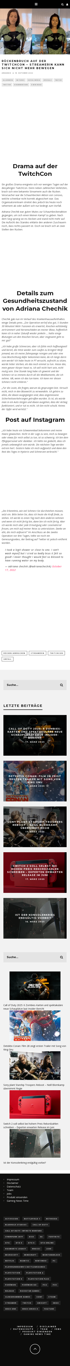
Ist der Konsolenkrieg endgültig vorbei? (35, 916)
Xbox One (10, 1309)
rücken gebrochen (14, 653)
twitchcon (56, 653)
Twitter (7, 85)
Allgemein (8, 80)
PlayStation (12, 1273)
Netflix (9, 1261)
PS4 (45, 1285)
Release (9, 1291)
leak (48, 1249)
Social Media (34, 80)
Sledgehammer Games (17, 1297)
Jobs (9, 1193)
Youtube (49, 1309)
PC (54, 1261)
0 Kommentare (21, 85)
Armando (6, 73)
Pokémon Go (29, 1285)
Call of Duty (40, 1225)
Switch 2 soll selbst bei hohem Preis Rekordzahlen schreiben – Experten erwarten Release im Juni (35, 870)
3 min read (36, 85)
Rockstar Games (30, 1291)
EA (41, 1237)
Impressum (13, 1179)
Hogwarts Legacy (15, 1249)
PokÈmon (10, 1285)
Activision (11, 1219)
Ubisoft (42, 1303)
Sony (39, 1297)
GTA (7, 1243)
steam (52, 1297)
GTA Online (47, 1243)
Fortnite (54, 1237)
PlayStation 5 (13, 1279)
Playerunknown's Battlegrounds (25, 1267)
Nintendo (41, 1261)
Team (10, 1190)
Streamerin (37, 653)
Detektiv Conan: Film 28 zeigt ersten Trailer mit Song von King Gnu (35, 779)
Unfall (8, 659)
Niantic (24, 1261)
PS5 (55, 1285)
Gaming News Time (18, 1200)
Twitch (58, 80)
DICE (31, 1237)
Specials (47, 80)
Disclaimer (12, 1183)
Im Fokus (20, 80)
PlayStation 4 (34, 1273)
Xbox (56, 1303)
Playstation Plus (38, 1279)
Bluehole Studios (16, 1225)
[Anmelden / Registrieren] (67, 4)
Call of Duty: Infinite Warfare (23, 1231)
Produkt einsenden (17, 1197)
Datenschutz (14, 1186)
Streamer (10, 1303)
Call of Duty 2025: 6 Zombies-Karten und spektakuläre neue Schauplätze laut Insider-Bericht (35, 733)
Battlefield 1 (32, 1219)
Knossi (36, 1249)
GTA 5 (19, 1243)
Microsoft (11, 1255)
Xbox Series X (30, 1309)
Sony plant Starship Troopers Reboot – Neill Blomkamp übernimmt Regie (35, 824)
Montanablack (51, 1255)
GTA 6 (31, 1243)
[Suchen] (62, 4)
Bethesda (51, 1219)
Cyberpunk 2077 (14, 1237)
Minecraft (30, 1255)
